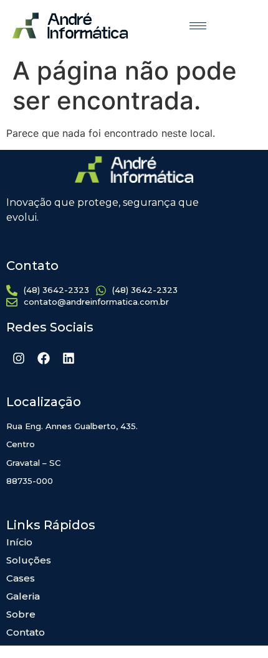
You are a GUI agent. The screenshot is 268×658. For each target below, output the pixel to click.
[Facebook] (43, 358)
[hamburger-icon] (198, 26)
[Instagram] (18, 358)
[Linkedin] (68, 358)
